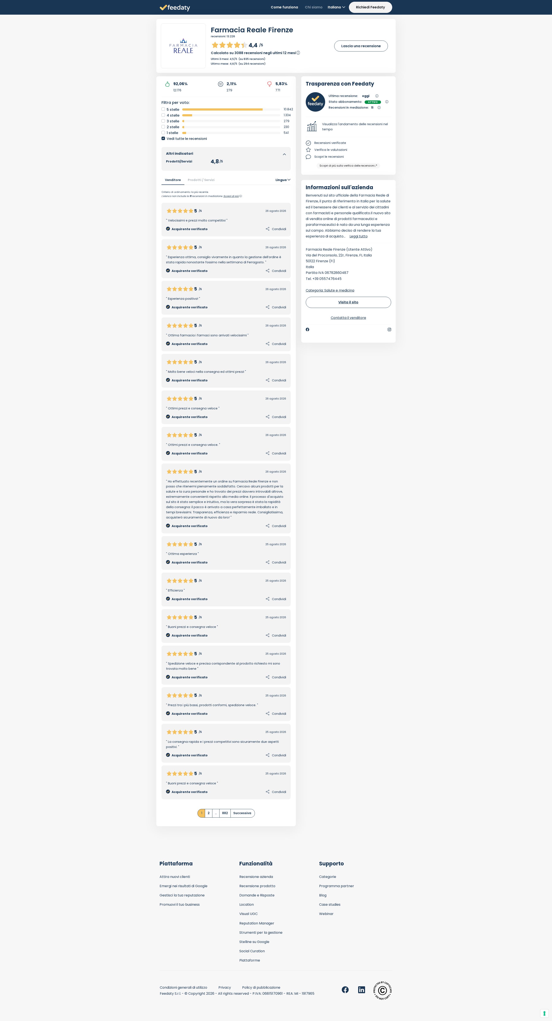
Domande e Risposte (256, 895)
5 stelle (173, 109)
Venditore (173, 180)
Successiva (242, 813)
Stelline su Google (254, 941)
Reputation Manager (256, 923)
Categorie (327, 876)
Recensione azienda (256, 876)
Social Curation (252, 951)
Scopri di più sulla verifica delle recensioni (347, 165)
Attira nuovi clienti (175, 876)
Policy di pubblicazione (261, 987)
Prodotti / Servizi (201, 180)
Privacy (224, 987)
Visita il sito (348, 302)
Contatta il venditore (348, 317)
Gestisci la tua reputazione (182, 895)
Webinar (326, 913)
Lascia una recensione (361, 46)
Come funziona (284, 7)
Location (246, 904)
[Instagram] (389, 329)
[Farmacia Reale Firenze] (183, 46)
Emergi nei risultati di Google (183, 886)
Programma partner (336, 886)
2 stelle (173, 127)
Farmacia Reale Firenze (252, 30)
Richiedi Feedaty (370, 7)
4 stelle (173, 115)
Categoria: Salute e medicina (330, 290)
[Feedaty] (175, 8)
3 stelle (173, 121)
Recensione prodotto (257, 886)
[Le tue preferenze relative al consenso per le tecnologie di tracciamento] (544, 1013)
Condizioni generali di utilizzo (183, 987)
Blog (322, 895)
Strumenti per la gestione (260, 932)
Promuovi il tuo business (180, 904)
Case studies (329, 904)
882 (225, 813)
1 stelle (172, 132)
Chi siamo (314, 7)
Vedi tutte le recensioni (187, 138)
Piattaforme (249, 960)
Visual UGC (248, 913)
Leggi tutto (359, 236)
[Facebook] (307, 329)
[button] (348, 126)
